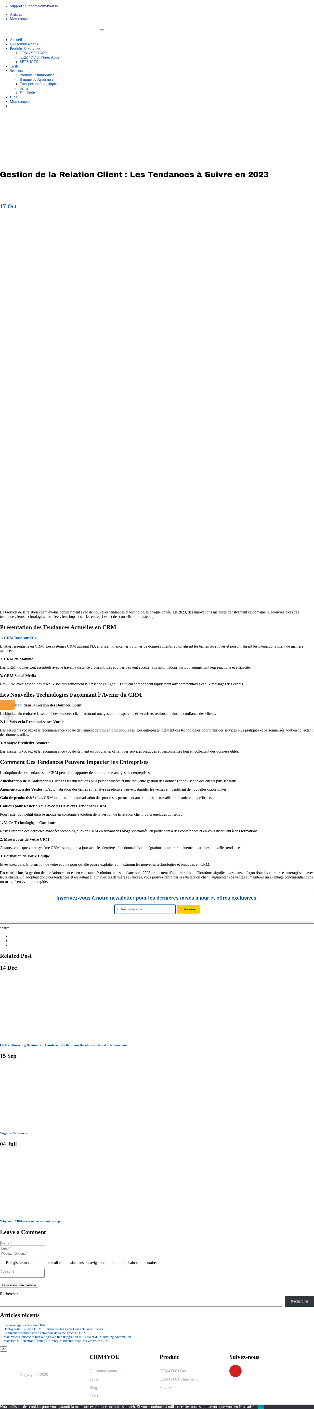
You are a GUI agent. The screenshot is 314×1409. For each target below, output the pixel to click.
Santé (24, 88)
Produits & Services (25, 48)
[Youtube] (235, 1371)
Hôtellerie (27, 93)
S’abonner (188, 909)
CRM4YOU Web (33, 53)
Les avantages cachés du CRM (24, 1325)
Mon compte (19, 19)
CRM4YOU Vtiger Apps (39, 57)
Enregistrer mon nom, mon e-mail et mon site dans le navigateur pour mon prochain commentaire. (81, 1263)
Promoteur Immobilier (37, 75)
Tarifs (14, 66)
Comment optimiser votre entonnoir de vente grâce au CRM (45, 1333)
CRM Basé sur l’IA (20, 638)
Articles (16, 14)
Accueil (16, 40)
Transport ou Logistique (38, 84)
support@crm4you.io (41, 6)
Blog (13, 97)
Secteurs (16, 70)
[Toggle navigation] (102, 30)
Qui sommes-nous (24, 44)
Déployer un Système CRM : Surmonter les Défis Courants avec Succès (53, 1329)
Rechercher (9, 1294)
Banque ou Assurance (36, 79)
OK (261, 1407)
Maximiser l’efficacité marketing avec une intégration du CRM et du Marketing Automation (67, 1337)
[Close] (3, 1349)
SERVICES (29, 62)
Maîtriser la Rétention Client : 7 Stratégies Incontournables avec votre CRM (56, 1341)
